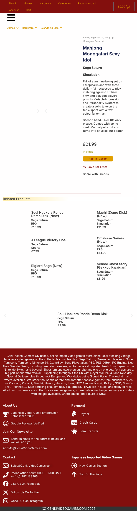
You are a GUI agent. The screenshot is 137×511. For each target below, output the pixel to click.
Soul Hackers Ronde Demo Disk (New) (47, 214)
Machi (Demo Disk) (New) (112, 214)
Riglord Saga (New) (46, 266)
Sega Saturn (97, 37)
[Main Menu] (11, 17)
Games (28, 3)
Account (14, 9)
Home (86, 37)
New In (13, 3)
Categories (64, 3)
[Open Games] (17, 28)
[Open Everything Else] (61, 28)
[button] (46, 111)
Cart (28, 9)
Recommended (87, 3)
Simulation (91, 75)
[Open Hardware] (36, 28)
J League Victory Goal (49, 240)
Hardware (45, 3)
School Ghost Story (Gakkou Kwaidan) (112, 265)
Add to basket (98, 158)
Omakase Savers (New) (110, 240)
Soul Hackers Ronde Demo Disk (82, 314)
